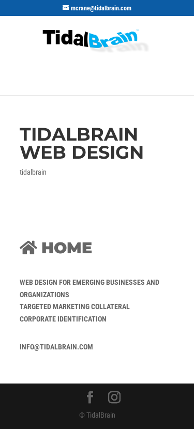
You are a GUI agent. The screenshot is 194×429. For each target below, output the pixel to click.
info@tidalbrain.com (56, 347)
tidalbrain (33, 172)
